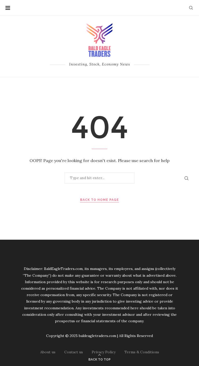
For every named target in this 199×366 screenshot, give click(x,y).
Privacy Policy (104, 352)
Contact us (73, 352)
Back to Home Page (99, 200)
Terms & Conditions (141, 352)
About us (47, 352)
